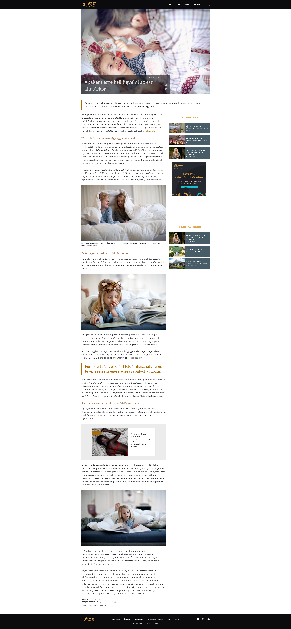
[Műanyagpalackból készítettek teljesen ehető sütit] (177, 128)
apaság (103, 605)
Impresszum (116, 619)
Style (178, 5)
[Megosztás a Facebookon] (165, 80)
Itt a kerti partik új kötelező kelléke (194, 250)
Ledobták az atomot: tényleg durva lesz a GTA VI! (196, 140)
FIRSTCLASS (118, 78)
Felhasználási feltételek (156, 619)
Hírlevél (197, 5)
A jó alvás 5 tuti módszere (138, 435)
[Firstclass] (88, 4)
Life (169, 5)
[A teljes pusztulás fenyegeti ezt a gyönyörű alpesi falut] (177, 263)
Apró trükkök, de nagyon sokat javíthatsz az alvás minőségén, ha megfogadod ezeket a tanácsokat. (141, 443)
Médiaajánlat (139, 619)
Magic (187, 5)
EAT (169, 619)
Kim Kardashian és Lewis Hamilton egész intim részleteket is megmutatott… (195, 153)
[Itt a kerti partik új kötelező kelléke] (177, 251)
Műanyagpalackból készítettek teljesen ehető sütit (197, 128)
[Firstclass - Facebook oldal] (198, 619)
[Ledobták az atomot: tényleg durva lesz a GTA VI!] (177, 140)
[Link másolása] (165, 88)
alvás (85, 605)
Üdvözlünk (127, 619)
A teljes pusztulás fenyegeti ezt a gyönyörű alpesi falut (196, 264)
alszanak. (150, 131)
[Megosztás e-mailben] (165, 84)
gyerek (93, 605)
